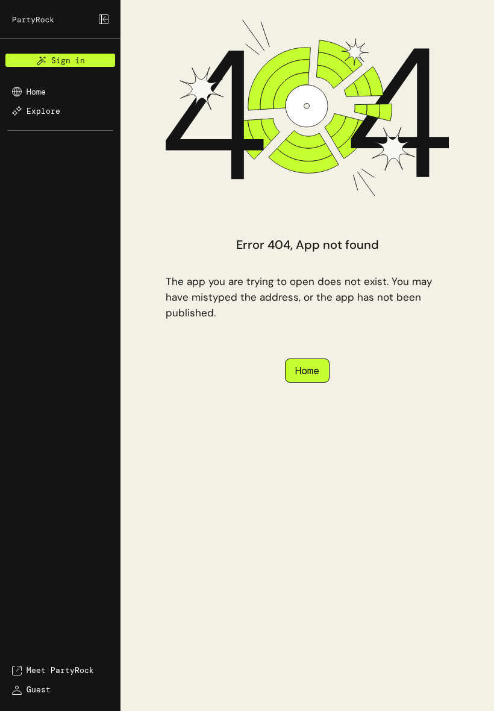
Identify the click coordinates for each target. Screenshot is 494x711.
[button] (60, 24)
